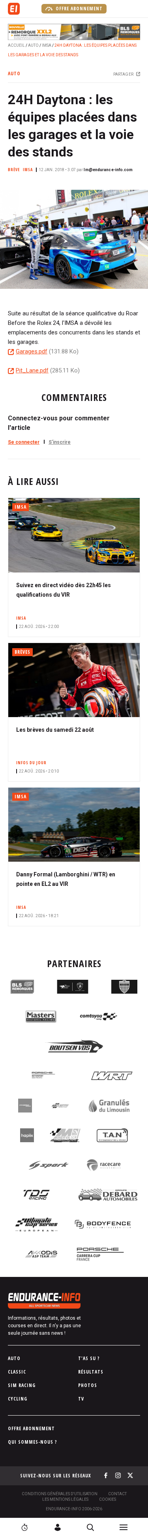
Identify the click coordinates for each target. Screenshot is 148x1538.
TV (81, 1398)
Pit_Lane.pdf (32, 370)
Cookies (107, 1499)
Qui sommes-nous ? (32, 1442)
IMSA (46, 45)
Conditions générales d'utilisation (59, 1494)
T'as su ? (89, 1358)
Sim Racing (22, 1385)
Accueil (16, 45)
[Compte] (58, 1527)
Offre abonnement (78, 8)
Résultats (90, 1371)
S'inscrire (60, 442)
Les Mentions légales (65, 1499)
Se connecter (23, 442)
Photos (87, 1385)
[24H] (24, 1527)
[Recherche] (90, 1527)
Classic (17, 1371)
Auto (33, 45)
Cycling (17, 1398)
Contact (117, 1494)
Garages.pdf (31, 351)
